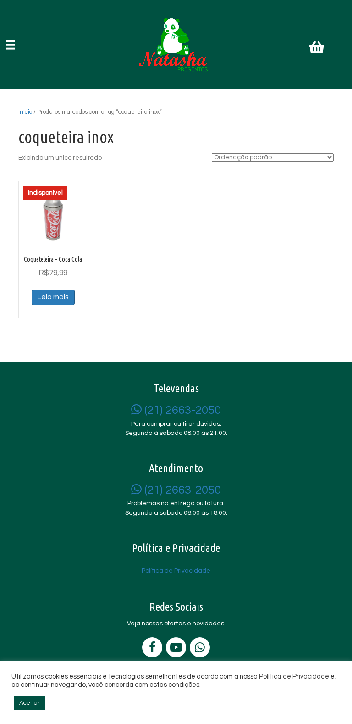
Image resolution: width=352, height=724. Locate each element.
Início (25, 112)
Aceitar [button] (29, 703)
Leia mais (53, 297)
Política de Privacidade (294, 676)
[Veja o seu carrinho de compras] (318, 49)
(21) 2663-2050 (181, 410)
